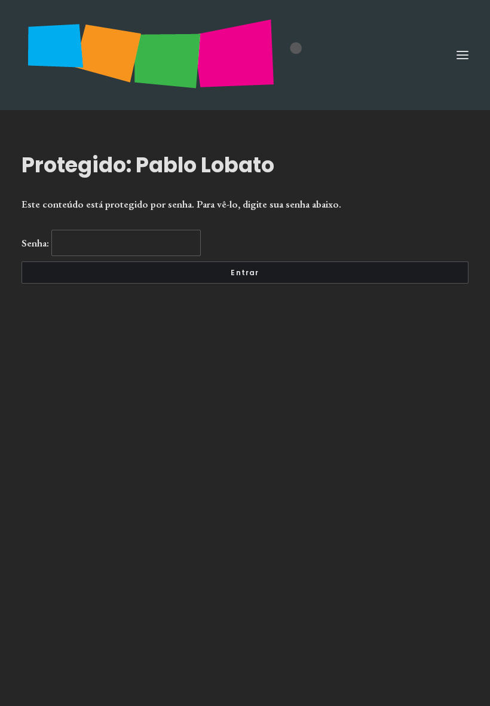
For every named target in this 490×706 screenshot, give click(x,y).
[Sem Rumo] (245, 55)
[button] (462, 55)
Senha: (36, 242)
